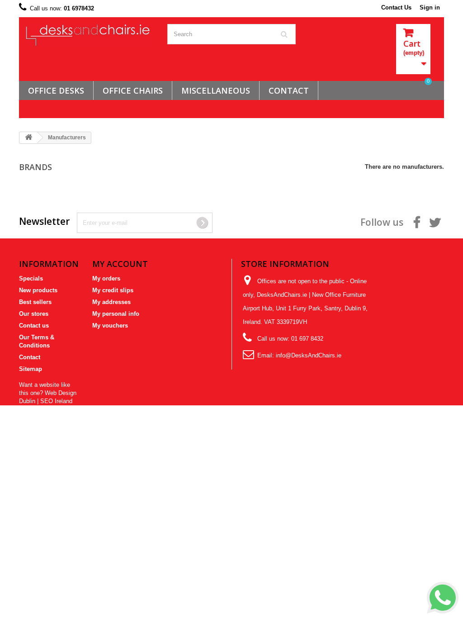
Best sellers (35, 302)
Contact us (34, 325)
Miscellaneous (215, 90)
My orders (106, 278)
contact (289, 90)
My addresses (111, 302)
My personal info (115, 313)
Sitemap (30, 369)
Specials (31, 278)
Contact (29, 357)
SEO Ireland (56, 401)
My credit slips (112, 290)
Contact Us (396, 7)
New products (38, 290)
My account (120, 263)
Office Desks (56, 90)
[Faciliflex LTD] (90, 35)
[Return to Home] (28, 137)
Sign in (430, 7)
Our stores (33, 313)
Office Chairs (133, 90)
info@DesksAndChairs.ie (308, 355)
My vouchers (110, 325)
